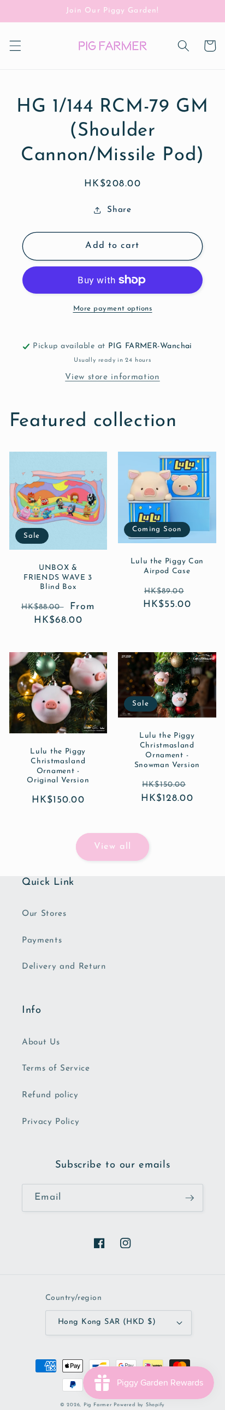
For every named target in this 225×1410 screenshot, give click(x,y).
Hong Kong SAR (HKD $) (107, 1322)
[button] (15, 46)
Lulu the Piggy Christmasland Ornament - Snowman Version (167, 750)
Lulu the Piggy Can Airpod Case (167, 566)
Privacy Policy (50, 1121)
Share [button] (119, 209)
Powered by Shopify (139, 1404)
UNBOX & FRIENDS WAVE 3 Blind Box (57, 577)
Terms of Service (56, 1068)
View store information (112, 377)
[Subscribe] (189, 1198)
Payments (42, 940)
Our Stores (44, 913)
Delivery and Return (64, 966)
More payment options (112, 308)
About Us (41, 1042)
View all (112, 846)
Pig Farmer (98, 1404)
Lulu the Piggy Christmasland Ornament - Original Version (58, 766)
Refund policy (50, 1095)
